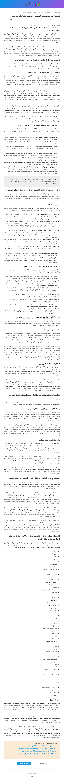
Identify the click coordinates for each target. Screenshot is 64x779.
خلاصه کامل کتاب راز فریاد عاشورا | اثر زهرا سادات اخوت (38, 751)
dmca (37, 776)
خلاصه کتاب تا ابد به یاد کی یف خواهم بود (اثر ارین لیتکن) (37, 749)
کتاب (53, 12)
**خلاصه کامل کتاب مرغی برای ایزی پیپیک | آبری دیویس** (37, 754)
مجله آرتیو (57, 12)
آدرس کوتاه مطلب (24, 763)
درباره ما (27, 776)
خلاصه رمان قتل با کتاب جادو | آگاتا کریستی (41, 746)
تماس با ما (32, 776)
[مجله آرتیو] (32, 4)
